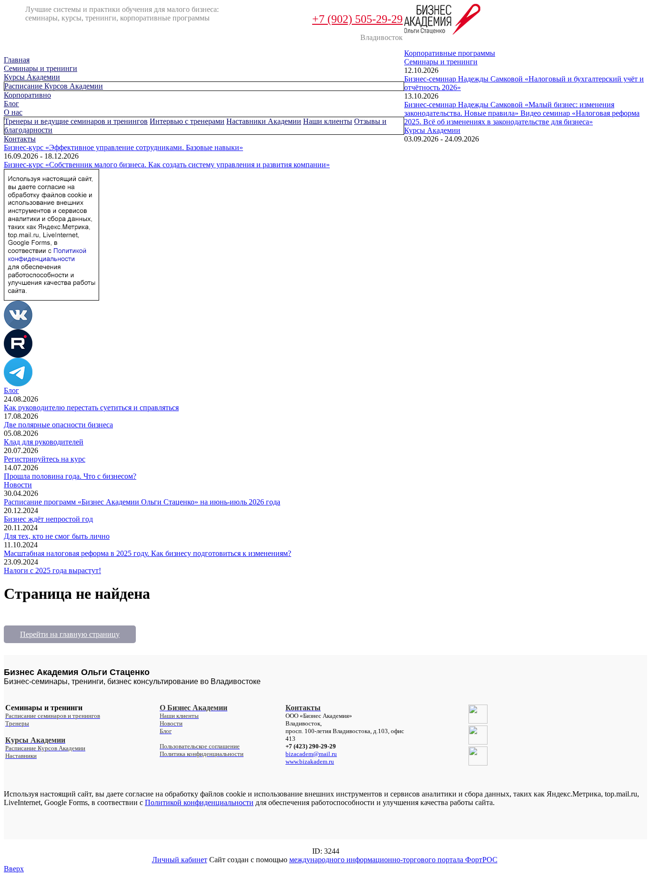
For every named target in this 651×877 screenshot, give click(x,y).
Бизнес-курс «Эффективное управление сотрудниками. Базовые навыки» (123, 147)
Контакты (20, 139)
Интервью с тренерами (187, 121)
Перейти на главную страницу (70, 634)
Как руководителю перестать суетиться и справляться (91, 407)
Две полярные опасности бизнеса (58, 425)
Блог (11, 104)
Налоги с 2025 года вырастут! (52, 570)
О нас (13, 112)
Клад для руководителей (43, 442)
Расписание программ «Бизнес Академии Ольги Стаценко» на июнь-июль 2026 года (142, 502)
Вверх (14, 869)
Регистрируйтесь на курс (44, 459)
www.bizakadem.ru (309, 761)
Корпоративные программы (449, 53)
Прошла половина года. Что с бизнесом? (70, 476)
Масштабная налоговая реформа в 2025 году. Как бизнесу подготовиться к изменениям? (147, 553)
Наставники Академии (263, 121)
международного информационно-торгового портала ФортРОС (393, 860)
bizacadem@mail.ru (311, 753)
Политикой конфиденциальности (199, 802)
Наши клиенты (327, 121)
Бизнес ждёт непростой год (48, 519)
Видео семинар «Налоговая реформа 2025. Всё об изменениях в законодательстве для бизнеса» (522, 117)
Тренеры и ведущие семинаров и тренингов (76, 121)
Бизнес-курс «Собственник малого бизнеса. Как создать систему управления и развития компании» (167, 165)
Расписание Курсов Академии (53, 86)
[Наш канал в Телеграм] (18, 384)
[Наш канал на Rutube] (18, 355)
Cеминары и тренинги (40, 68)
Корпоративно (27, 95)
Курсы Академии (32, 77)
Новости (18, 485)
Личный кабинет (179, 860)
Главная (17, 60)
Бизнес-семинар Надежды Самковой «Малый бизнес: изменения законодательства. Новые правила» (509, 109)
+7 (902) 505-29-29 (357, 19)
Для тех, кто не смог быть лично (57, 536)
